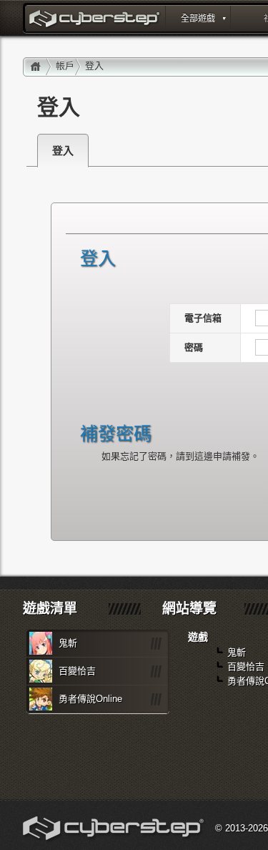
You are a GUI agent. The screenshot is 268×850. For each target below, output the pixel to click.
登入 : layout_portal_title (95, 20)
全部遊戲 (198, 19)
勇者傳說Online (90, 698)
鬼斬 (68, 643)
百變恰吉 (77, 670)
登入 (63, 151)
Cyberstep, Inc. (115, 830)
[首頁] (36, 67)
